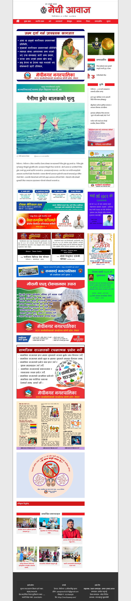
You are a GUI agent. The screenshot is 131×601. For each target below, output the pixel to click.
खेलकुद (69, 21)
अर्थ (50, 21)
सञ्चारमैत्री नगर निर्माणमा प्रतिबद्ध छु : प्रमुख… (49, 532)
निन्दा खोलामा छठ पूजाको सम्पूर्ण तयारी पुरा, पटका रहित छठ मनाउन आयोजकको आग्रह (104, 70)
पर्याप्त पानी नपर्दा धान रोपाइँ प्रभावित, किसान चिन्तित (99, 122)
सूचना (109, 21)
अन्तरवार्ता (59, 21)
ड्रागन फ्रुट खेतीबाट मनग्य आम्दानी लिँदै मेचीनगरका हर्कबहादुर (100, 98)
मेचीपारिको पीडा (101, 75)
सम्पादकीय (98, 21)
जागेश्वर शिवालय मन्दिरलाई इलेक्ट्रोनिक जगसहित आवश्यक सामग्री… (27, 565)
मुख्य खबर (27, 21)
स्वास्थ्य (79, 21)
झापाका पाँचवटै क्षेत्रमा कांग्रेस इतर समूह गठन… (72, 541)
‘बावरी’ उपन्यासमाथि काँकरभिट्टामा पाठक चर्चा (72, 564)
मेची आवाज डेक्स (24, 156)
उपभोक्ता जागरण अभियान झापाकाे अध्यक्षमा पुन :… (27, 530)
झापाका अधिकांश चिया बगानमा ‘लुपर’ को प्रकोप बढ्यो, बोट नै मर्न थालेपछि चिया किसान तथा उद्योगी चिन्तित (100, 117)
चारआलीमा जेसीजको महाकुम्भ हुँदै (48, 563)
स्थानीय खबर (40, 21)
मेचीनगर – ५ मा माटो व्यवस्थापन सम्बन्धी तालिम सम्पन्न (100, 90)
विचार (88, 21)
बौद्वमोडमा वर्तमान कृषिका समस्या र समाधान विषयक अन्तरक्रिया (101, 106)
